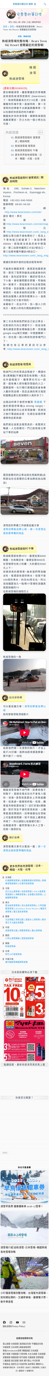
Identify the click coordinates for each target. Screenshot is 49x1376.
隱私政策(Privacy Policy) (14, 1326)
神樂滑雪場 (21, 894)
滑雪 (12, 27)
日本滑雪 (15, 1347)
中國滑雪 (6, 1347)
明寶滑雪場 (24, 930)
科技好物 (23, 1364)
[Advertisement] (24, 1123)
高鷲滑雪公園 (11, 930)
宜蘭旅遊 (6, 1357)
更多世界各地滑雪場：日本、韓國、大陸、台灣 (28, 156)
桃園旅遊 (15, 1357)
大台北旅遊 (32, 1354)
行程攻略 (23, 1354)
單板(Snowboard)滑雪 (12, 1351)
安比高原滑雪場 (29, 905)
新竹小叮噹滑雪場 (13, 954)
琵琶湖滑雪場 (28, 938)
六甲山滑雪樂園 (12, 938)
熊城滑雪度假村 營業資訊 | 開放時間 (27, 139)
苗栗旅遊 (40, 1357)
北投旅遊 (41, 1354)
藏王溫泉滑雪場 (20, 912)
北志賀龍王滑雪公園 (14, 919)
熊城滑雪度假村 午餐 (26, 150)
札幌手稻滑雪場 (26, 883)
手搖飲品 (6, 1364)
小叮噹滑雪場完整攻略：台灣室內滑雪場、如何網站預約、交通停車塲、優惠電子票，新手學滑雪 (24, 1297)
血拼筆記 (31, 1364)
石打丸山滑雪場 (12, 891)
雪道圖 (38, 402)
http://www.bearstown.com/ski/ (23, 212)
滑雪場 (4, 1153)
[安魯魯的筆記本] (24, 14)
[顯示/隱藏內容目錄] (39, 132)
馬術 (21, 1361)
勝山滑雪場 (37, 930)
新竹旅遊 (23, 1357)
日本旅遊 (34, 1351)
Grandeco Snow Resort (27, 909)
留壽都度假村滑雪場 (31, 880)
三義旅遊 (6, 1361)
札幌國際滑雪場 (12, 880)
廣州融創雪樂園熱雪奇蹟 (16, 962)
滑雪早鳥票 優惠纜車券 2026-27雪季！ (22, 1206)
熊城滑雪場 (10, 946)
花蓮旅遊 (31, 1357)
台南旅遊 (15, 1344)
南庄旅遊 (15, 1361)
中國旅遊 (15, 1354)
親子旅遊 (6, 1354)
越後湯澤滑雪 (25, 1347)
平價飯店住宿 (37, 1344)
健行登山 (27, 1361)
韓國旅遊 (27, 36)
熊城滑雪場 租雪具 (25, 146)
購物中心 (40, 1364)
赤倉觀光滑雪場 (35, 894)
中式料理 (36, 1361)
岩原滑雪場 (27, 891)
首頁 (5, 27)
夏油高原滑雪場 (12, 905)
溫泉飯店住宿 (25, 1344)
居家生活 (15, 1364)
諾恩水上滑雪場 (33, 919)
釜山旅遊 (6, 1344)
